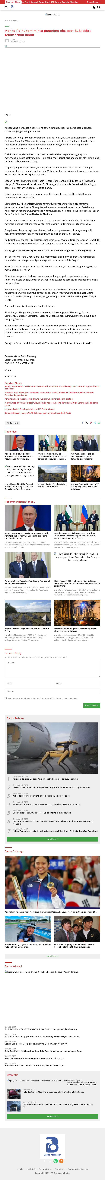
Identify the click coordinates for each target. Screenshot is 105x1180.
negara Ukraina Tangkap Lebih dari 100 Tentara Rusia (29, 409)
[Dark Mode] (94, 7)
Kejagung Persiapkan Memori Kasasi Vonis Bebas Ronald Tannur (34, 1058)
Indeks (20, 1169)
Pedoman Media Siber (78, 1169)
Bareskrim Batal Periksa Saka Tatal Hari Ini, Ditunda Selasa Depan (35, 1065)
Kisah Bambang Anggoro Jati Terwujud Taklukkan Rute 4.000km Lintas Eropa (28, 945)
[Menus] (6, 7)
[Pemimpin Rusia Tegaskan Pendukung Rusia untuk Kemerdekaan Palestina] (85, 443)
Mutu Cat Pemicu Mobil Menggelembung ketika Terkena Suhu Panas (53, 1092)
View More (52, 839)
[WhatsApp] (55, 1161)
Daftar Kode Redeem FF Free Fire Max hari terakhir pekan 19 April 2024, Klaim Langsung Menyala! (53, 822)
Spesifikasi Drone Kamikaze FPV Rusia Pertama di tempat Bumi (42, 813)
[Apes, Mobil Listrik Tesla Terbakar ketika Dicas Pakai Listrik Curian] (37, 1080)
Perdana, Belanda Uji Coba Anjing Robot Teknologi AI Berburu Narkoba (45, 779)
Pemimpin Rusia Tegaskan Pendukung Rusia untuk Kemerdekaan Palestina (39, 399)
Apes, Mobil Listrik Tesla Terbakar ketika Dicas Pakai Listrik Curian (82, 1083)
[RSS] (61, 1161)
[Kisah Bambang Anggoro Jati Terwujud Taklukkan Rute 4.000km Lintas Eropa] (28, 929)
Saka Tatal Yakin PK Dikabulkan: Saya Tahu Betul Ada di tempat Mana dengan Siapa (43, 1051)
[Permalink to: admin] (7, 40)
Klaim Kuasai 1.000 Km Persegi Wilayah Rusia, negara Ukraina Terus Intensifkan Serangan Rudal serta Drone (51, 404)
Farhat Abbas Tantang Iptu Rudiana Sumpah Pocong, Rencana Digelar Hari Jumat (42, 1036)
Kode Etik (31, 1169)
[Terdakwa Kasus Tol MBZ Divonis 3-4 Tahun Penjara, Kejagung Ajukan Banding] (52, 997)
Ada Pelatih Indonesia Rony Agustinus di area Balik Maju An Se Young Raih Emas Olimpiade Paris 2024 (51, 912)
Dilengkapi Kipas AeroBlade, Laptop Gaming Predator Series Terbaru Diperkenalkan (51, 787)
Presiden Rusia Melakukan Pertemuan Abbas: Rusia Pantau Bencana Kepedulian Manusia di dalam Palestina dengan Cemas (49, 393)
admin (13, 40)
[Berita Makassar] (11, 7)
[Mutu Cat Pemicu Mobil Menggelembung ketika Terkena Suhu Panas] (14, 1094)
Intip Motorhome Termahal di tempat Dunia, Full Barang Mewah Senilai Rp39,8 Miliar (58, 1105)
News (7, 26)
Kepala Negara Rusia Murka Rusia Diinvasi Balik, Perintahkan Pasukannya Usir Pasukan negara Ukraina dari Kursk (52, 387)
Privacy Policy (45, 1169)
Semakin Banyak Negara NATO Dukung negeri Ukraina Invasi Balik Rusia (38, 413)
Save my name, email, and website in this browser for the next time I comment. (42, 698)
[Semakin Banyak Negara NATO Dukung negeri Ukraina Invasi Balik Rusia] (85, 473)
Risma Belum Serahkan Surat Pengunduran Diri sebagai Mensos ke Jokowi (47, 804)
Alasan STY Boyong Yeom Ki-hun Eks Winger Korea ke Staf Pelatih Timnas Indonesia (74, 945)
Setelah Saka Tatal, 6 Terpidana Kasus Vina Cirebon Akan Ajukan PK (36, 1044)
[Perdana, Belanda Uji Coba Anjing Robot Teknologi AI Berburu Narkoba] (52, 748)
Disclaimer (60, 1169)
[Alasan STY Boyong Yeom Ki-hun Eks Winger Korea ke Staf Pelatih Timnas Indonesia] (77, 929)
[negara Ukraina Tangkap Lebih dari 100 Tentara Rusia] (52, 473)
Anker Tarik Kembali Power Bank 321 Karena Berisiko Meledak (41, 796)
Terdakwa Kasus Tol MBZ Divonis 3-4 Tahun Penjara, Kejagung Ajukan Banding (41, 1029)
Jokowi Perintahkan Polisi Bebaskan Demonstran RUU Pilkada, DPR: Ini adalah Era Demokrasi (55, 831)
